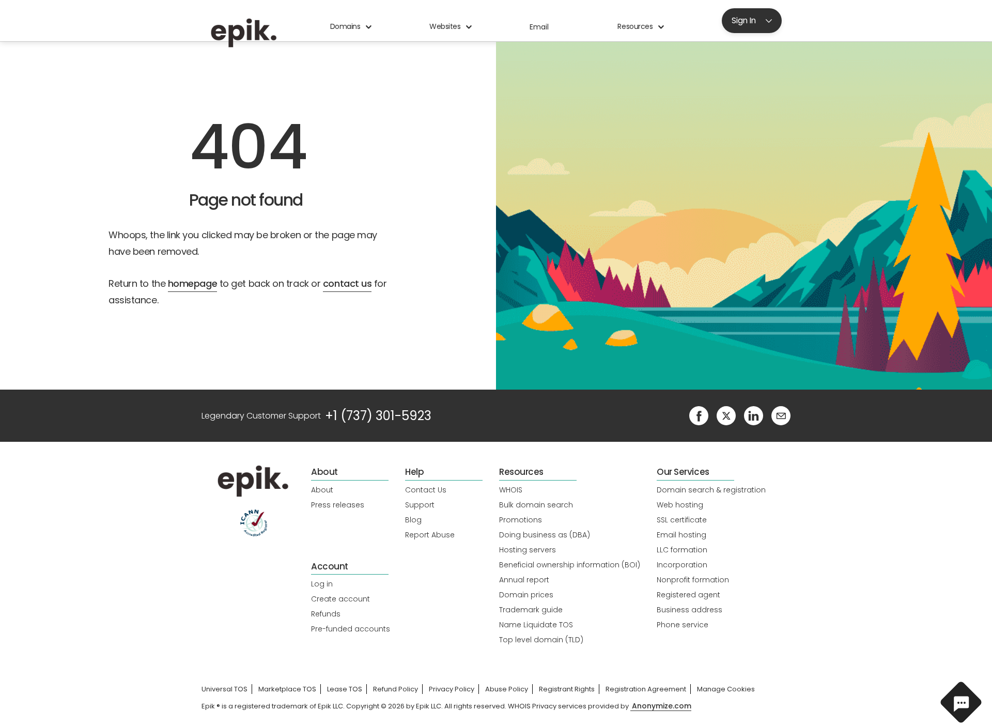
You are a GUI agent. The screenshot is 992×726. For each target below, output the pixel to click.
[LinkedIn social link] (753, 415)
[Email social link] (781, 415)
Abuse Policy (506, 689)
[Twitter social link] (726, 415)
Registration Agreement (646, 689)
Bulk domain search (536, 505)
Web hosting (680, 505)
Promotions (520, 520)
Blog (413, 520)
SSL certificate (682, 520)
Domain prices (526, 595)
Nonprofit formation (693, 580)
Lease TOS (344, 689)
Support (420, 505)
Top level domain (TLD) (541, 640)
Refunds (325, 614)
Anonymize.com (661, 706)
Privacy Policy (451, 689)
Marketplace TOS (287, 689)
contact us (347, 283)
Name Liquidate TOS (536, 625)
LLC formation (682, 550)
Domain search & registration (711, 490)
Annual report (524, 580)
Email (539, 27)
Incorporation (682, 565)
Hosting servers (527, 550)
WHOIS (510, 490)
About (322, 490)
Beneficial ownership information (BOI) (569, 565)
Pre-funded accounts (350, 629)
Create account (340, 599)
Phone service (682, 625)
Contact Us (425, 490)
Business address (689, 610)
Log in (322, 584)
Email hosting (681, 535)
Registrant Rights (567, 689)
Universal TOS (224, 689)
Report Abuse (430, 535)
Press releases (337, 505)
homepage (192, 283)
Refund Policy (395, 689)
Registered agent (688, 595)
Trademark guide (531, 610)
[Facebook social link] (698, 415)
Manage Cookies (726, 689)
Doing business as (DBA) (544, 535)
